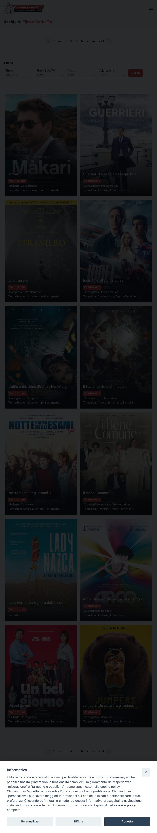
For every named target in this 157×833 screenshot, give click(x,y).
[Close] (146, 772)
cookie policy (126, 805)
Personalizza (29, 821)
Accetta (127, 821)
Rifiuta (78, 821)
